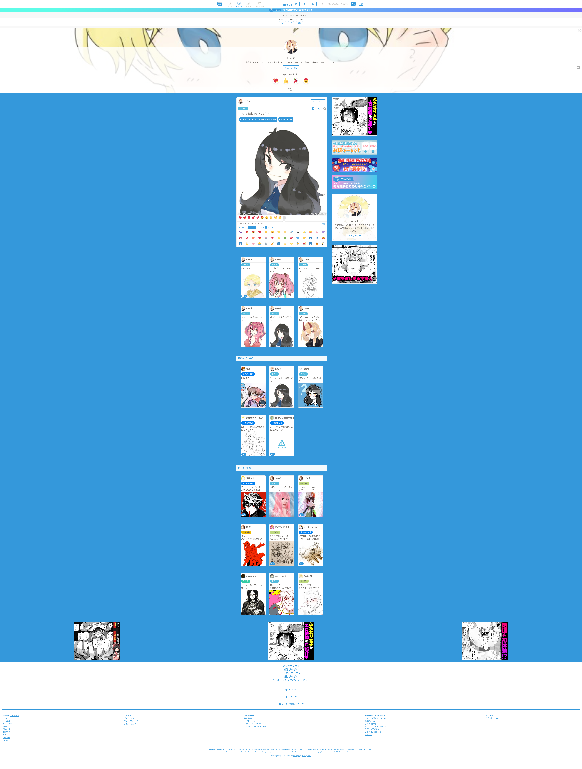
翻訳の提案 (14, 715)
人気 (251, 227)
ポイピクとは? (130, 718)
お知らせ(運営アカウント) (375, 718)
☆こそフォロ (291, 67)
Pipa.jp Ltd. (306, 756)
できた (243, 108)
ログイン (292, 690)
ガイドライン (249, 721)
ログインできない (372, 729)
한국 (5, 726)
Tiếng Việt (7, 723)
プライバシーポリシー (253, 723)
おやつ (261, 227)
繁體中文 (6, 732)
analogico (296, 756)
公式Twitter (370, 721)
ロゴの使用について (373, 732)
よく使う (242, 227)
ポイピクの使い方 (131, 721)
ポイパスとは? (130, 723)
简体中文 (6, 729)
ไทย (4, 735)
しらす (291, 58)
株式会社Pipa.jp (492, 718)
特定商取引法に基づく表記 (255, 726)
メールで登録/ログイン (292, 704)
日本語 (5, 740)
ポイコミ (368, 734)
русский (6, 737)
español (6, 721)
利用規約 (248, 718)
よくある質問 (370, 723)
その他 (270, 227)
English (6, 718)
